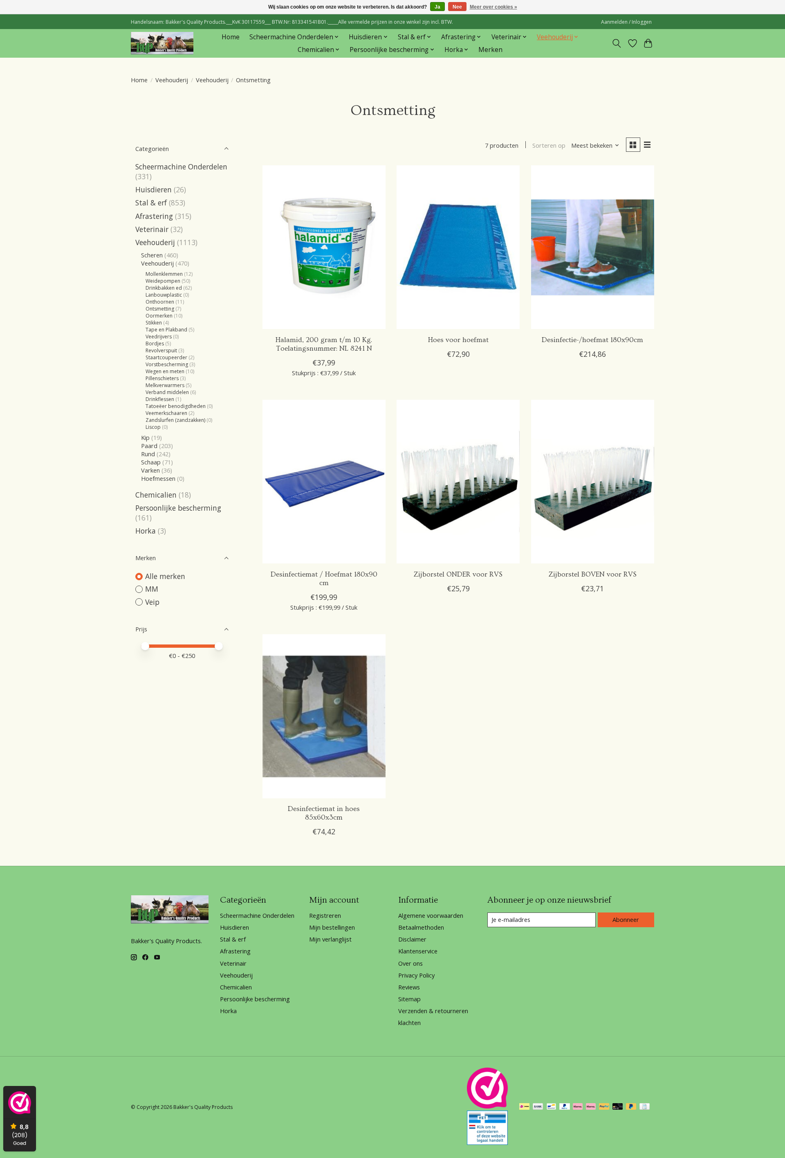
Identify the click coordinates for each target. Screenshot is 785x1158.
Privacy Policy (416, 975)
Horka (145, 531)
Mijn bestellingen (332, 927)
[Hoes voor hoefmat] (458, 247)
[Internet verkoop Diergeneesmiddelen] (487, 1142)
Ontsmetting (160, 308)
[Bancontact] (551, 1107)
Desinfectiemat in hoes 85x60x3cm (324, 813)
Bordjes (155, 343)
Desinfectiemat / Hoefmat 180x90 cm (324, 578)
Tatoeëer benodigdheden (176, 406)
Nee (457, 7)
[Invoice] (644, 1107)
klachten (409, 1022)
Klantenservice (417, 951)
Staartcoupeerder (166, 357)
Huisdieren (153, 189)
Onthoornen (160, 301)
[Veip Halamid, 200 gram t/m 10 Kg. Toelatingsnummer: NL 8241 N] (324, 247)
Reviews (409, 987)
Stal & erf (151, 202)
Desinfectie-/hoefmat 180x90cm (592, 340)
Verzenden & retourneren (433, 1011)
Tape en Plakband (166, 329)
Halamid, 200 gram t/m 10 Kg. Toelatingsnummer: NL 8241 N (324, 344)
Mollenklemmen (164, 273)
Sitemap (409, 999)
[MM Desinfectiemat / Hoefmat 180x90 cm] (324, 481)
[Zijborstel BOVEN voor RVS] (592, 481)
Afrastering (154, 216)
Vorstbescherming (167, 364)
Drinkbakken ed (164, 287)
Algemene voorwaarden (430, 915)
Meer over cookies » (493, 7)
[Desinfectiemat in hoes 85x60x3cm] (324, 716)
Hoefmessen (158, 478)
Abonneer (625, 919)
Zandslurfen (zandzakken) (175, 420)
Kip (145, 437)
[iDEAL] (524, 1107)
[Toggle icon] (617, 43)
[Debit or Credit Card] (617, 1107)
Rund (148, 454)
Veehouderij (171, 80)
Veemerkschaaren (166, 413)
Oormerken (159, 315)
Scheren (152, 255)
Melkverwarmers (165, 385)
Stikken (154, 322)
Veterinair (151, 229)
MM (151, 589)
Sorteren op (548, 145)
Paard (149, 446)
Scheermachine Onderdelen (181, 166)
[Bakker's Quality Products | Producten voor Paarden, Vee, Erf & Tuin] (162, 43)
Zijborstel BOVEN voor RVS (593, 574)
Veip (152, 602)
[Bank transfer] (538, 1107)
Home (231, 37)
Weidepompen (163, 280)
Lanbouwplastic (164, 294)
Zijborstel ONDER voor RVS (458, 574)
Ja (437, 7)
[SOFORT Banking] (578, 1107)
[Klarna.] (591, 1107)
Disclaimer (412, 939)
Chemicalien (156, 495)
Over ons (410, 963)
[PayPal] (564, 1107)
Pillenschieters (162, 378)
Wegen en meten (165, 371)
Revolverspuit (161, 350)
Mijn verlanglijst (330, 939)
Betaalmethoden (421, 927)
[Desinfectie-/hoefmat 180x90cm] (592, 247)
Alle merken (165, 576)
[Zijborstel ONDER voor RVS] (458, 481)
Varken (150, 470)
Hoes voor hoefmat (458, 340)
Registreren (325, 915)
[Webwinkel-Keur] (487, 1106)
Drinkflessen (160, 399)
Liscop (153, 427)
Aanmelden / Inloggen (626, 21)
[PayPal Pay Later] (631, 1107)
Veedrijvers (159, 336)
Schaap (151, 462)
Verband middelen (167, 392)
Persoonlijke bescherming (178, 508)
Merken (490, 49)
